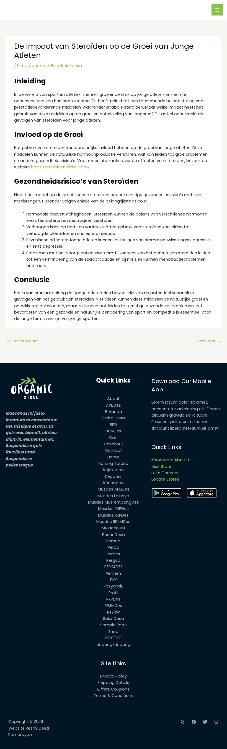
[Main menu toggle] (217, 10)
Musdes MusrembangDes (113, 502)
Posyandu (113, 586)
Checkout (113, 444)
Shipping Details (113, 682)
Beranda (113, 411)
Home (113, 457)
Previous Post (22, 341)
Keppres (113, 476)
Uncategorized (32, 65)
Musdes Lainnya (113, 496)
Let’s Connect (165, 473)
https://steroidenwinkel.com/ (60, 167)
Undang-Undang (113, 644)
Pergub (113, 560)
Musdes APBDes (113, 489)
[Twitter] (205, 722)
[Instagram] (216, 722)
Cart (113, 437)
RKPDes (113, 599)
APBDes (113, 405)
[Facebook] (194, 722)
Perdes (113, 554)
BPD (113, 424)
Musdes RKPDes (113, 508)
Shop (113, 631)
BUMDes (113, 431)
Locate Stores (165, 479)
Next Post (209, 341)
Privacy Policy (113, 676)
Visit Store (161, 466)
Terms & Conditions (113, 695)
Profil (113, 593)
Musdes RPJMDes (113, 521)
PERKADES (113, 567)
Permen (113, 573)
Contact (113, 450)
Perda (113, 547)
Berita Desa (113, 418)
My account (113, 528)
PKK (113, 580)
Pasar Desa (113, 534)
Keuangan (113, 483)
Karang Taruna (113, 463)
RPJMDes (113, 605)
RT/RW (113, 612)
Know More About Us (172, 460)
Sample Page (113, 625)
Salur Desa (113, 618)
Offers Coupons (113, 689)
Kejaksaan (113, 470)
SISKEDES (113, 638)
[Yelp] (182, 722)
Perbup (113, 541)
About (113, 398)
